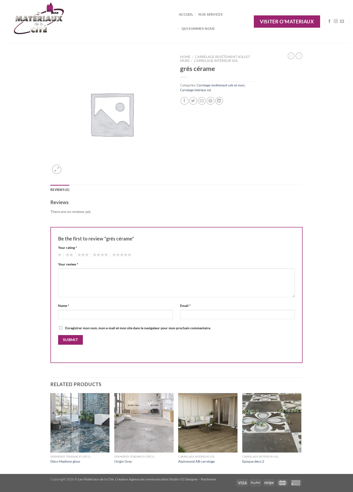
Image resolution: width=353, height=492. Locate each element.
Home (185, 57)
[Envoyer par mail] (202, 101)
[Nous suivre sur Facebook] (329, 21)
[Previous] (50, 433)
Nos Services (210, 14)
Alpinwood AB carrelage (196, 461)
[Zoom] (56, 169)
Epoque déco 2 (253, 461)
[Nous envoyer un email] (342, 21)
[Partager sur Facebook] (185, 101)
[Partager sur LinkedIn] (219, 101)
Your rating (67, 248)
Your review (68, 264)
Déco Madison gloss (65, 461)
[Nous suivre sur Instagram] (336, 21)
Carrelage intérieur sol (216, 61)
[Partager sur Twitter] (193, 101)
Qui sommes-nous (198, 28)
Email (185, 306)
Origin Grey (123, 461)
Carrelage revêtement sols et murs (221, 85)
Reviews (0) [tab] (59, 190)
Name (63, 306)
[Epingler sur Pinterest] (210, 101)
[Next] (301, 433)
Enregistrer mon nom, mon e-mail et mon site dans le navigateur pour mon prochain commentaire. (138, 328)
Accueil (186, 14)
